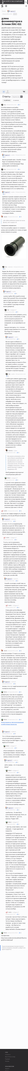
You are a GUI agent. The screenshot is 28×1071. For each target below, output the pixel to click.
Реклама (7, 1061)
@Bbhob (14, 731)
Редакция (7, 1059)
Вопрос (4, 11)
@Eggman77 (15, 478)
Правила (7, 1068)
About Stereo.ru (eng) (10, 1056)
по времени (16, 100)
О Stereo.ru (7, 1054)
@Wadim (11, 266)
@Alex (13, 155)
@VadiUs (14, 519)
